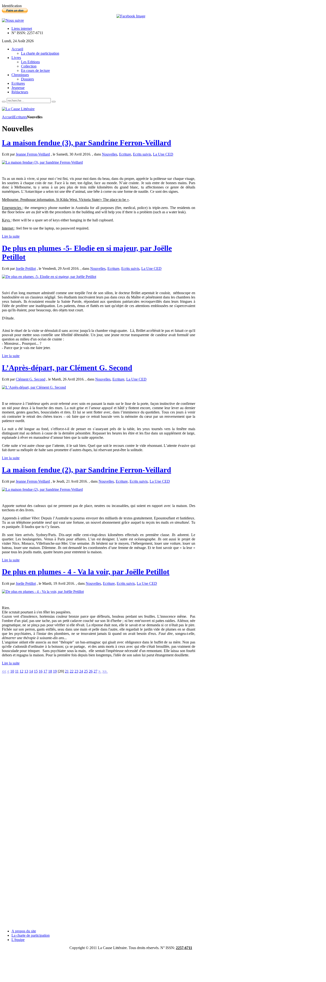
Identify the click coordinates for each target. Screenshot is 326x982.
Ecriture (125, 154)
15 (36, 671)
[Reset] (54, 101)
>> (105, 671)
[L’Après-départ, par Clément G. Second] (34, 387)
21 (67, 671)
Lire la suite (11, 236)
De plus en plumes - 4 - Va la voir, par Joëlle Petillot (85, 571)
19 (55, 671)
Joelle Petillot (26, 268)
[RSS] (13, 20)
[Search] (4, 101)
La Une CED (163, 154)
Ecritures (20, 117)
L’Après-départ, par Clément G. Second (67, 367)
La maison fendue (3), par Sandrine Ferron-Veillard (86, 142)
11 (17, 671)
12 (21, 671)
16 (40, 671)
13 (26, 671)
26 (91, 671)
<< (4, 671)
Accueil (8, 117)
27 (95, 671)
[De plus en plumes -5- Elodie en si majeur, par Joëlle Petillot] (49, 277)
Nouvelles (109, 154)
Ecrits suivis (142, 154)
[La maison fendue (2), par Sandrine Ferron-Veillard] (42, 489)
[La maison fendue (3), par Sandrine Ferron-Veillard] (42, 162)
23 (76, 671)
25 (86, 671)
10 (12, 671)
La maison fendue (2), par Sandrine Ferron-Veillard (86, 469)
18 (50, 671)
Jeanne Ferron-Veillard (33, 154)
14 (31, 671)
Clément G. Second (30, 379)
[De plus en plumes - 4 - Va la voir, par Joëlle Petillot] (43, 592)
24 (81, 671)
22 (72, 671)
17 (45, 671)
